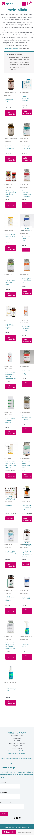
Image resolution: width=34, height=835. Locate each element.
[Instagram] (17, 818)
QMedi (9, 3)
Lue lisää (26, 250)
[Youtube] (20, 818)
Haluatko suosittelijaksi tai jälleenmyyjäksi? (17, 758)
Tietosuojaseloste (17, 764)
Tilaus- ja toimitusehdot (17, 751)
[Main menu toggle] (24, 4)
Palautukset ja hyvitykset (17, 753)
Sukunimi (3, 792)
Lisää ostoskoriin (11, 113)
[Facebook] (14, 818)
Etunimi (3, 782)
